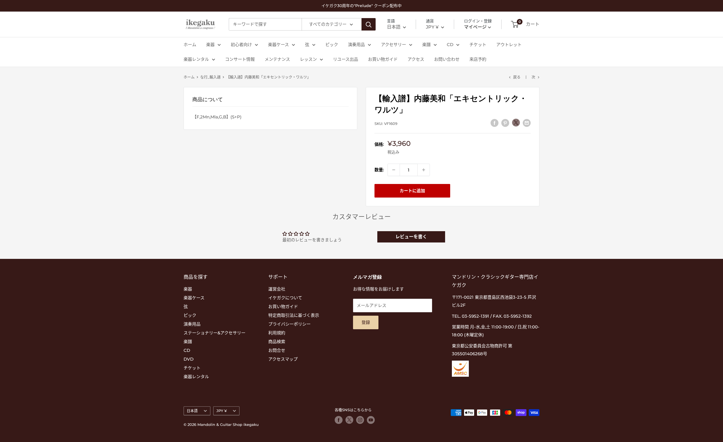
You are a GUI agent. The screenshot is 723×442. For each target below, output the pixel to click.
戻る (517, 77)
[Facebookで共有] (494, 123)
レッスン (308, 59)
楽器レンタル (196, 59)
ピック (331, 44)
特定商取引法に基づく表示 (293, 315)
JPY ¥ (221, 411)
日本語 (192, 411)
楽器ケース (278, 44)
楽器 (210, 44)
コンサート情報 (240, 59)
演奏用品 (356, 44)
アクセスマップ (283, 359)
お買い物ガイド (383, 59)
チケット (477, 44)
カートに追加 (412, 190)
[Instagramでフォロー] (360, 420)
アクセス (416, 59)
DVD (188, 359)
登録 (366, 322)
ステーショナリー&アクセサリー (214, 332)
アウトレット (509, 44)
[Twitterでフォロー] (349, 420)
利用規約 (276, 332)
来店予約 (477, 59)
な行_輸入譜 (210, 77)
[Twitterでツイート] (516, 123)
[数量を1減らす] (394, 170)
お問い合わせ (447, 59)
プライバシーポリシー (289, 324)
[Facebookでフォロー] (339, 420)
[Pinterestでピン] (505, 123)
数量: (379, 169)
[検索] (369, 24)
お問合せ (276, 350)
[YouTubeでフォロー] (371, 420)
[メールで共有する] (527, 123)
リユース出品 (345, 59)
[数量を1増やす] (424, 170)
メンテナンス (277, 59)
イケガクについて (285, 297)
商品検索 (276, 341)
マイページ (475, 27)
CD (450, 44)
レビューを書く (411, 236)
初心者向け (241, 44)
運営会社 (276, 289)
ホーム (190, 44)
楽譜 (426, 44)
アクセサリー (393, 44)
